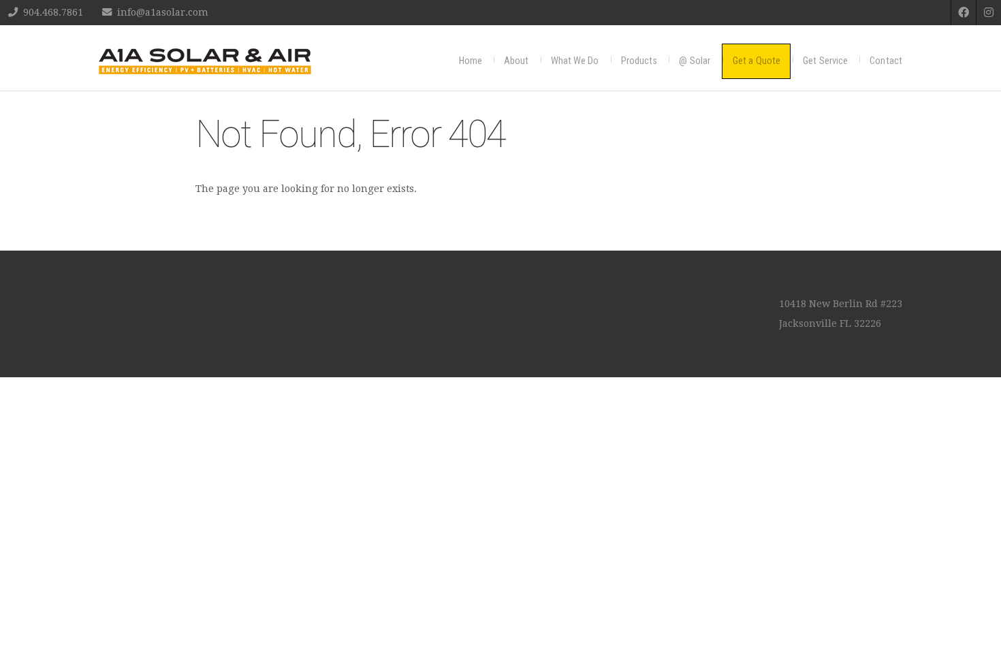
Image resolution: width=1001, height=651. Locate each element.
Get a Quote (756, 61)
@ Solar (694, 61)
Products (639, 61)
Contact (886, 61)
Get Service (825, 61)
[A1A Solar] (205, 61)
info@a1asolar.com (162, 12)
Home (470, 61)
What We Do (575, 61)
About (516, 61)
